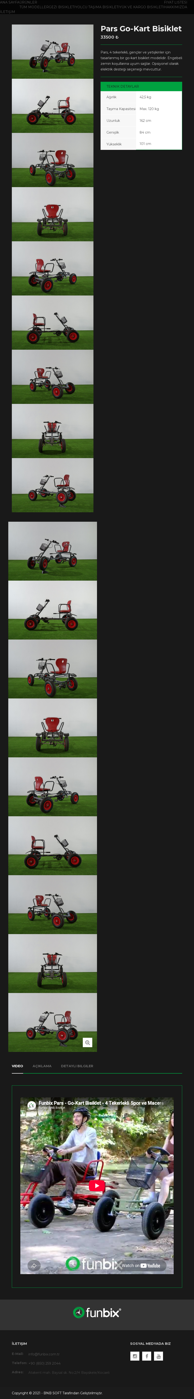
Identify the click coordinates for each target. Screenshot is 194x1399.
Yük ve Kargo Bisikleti (141, 7)
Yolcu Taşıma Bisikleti (97, 7)
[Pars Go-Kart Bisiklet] (87, 1042)
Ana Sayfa (9, 2)
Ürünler (28, 2)
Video (17, 1066)
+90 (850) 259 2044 (44, 1363)
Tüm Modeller (34, 7)
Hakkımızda (175, 7)
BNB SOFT (53, 1393)
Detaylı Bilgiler (77, 1066)
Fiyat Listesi (175, 2)
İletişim (7, 12)
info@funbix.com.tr (44, 1354)
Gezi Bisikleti (62, 7)
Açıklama (42, 1066)
